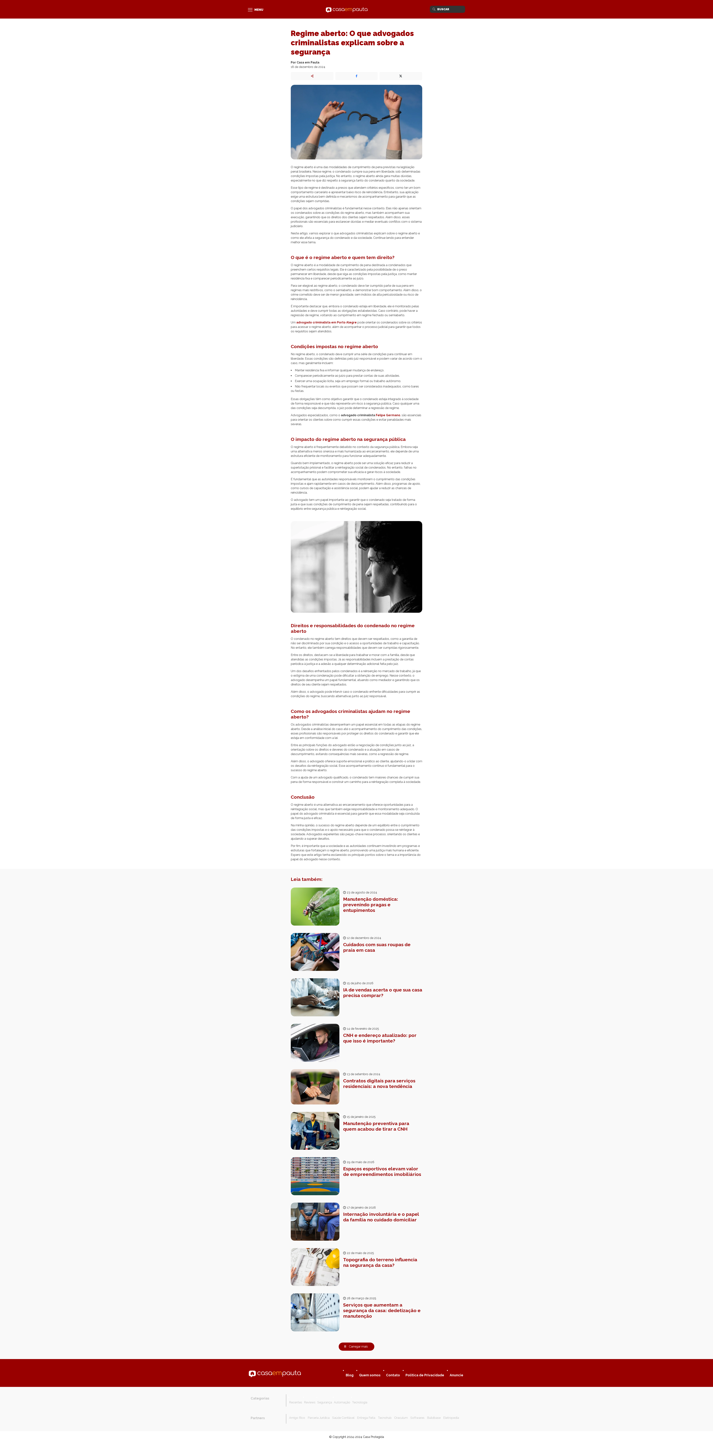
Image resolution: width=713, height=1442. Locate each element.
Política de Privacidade (425, 1375)
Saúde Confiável (343, 1418)
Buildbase (434, 1418)
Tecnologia (359, 1402)
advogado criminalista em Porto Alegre (326, 322)
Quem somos (369, 1375)
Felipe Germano (388, 415)
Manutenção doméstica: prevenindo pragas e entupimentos (370, 904)
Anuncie (456, 1375)
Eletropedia (451, 1418)
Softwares (417, 1418)
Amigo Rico (297, 1418)
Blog (350, 1375)
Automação (342, 1402)
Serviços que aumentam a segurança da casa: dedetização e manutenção (382, 1310)
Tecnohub (385, 1418)
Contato (393, 1375)
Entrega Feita (366, 1418)
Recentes (295, 1402)
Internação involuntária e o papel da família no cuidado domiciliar (381, 1216)
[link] (275, 1373)
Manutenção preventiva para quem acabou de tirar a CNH (376, 1126)
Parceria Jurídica (319, 1418)
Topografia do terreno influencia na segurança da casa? (380, 1262)
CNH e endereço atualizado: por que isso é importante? (379, 1038)
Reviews (309, 1402)
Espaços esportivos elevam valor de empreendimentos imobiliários (382, 1171)
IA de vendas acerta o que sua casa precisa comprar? (382, 992)
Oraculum (401, 1418)
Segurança (324, 1402)
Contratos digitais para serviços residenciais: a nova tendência (379, 1083)
